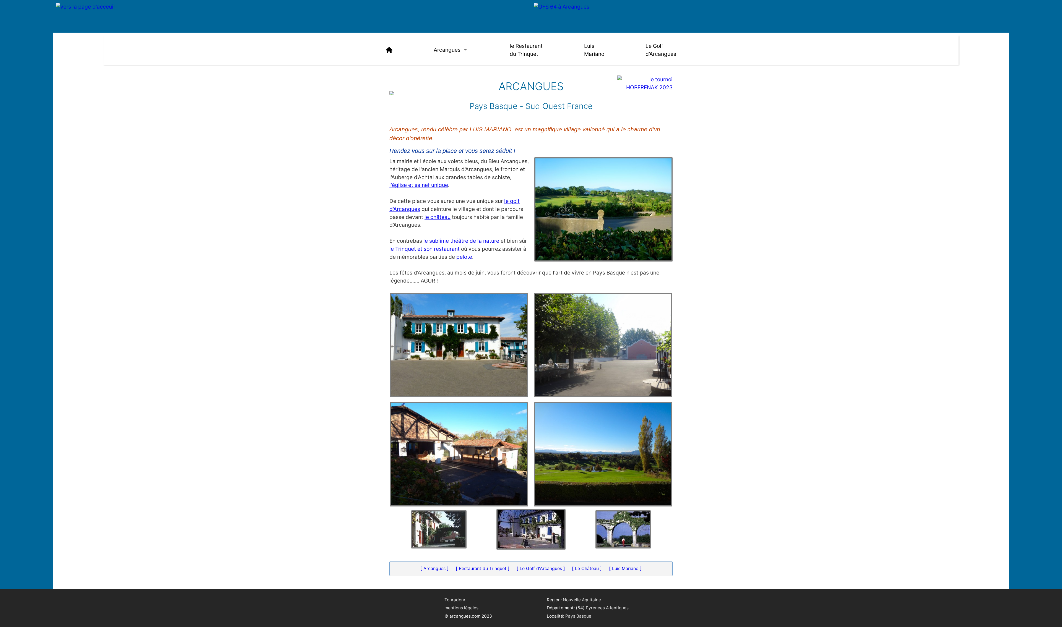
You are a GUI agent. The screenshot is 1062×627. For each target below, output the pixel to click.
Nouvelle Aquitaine (582, 599)
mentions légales (461, 607)
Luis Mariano (625, 568)
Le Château (587, 568)
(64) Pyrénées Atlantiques (602, 607)
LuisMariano (594, 50)
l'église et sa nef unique (418, 185)
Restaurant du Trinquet (482, 568)
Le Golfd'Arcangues (660, 50)
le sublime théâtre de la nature (461, 240)
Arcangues (447, 49)
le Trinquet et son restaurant (424, 248)
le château (438, 217)
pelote (464, 257)
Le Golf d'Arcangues (541, 568)
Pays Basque (578, 616)
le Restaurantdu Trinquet (526, 50)
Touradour (454, 599)
